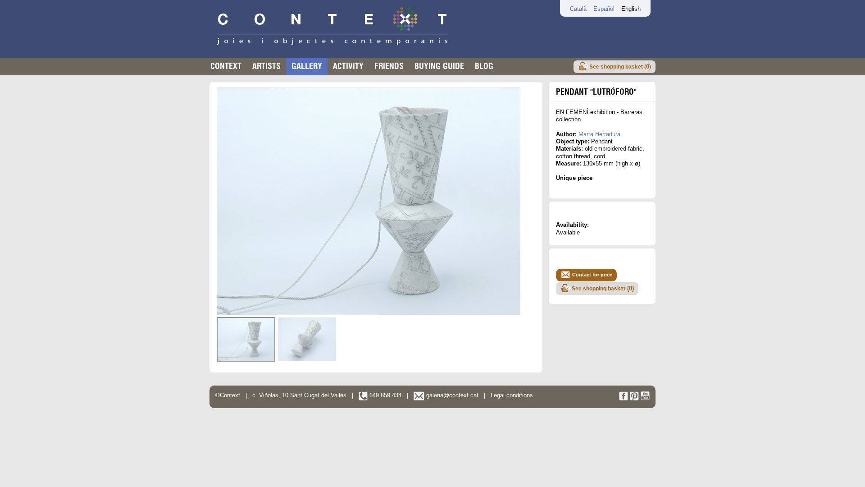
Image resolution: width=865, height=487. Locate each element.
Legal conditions (512, 395)
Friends (389, 66)
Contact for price (592, 274)
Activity (348, 66)
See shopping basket (603, 288)
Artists (266, 66)
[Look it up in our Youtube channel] (645, 398)
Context (225, 66)
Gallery (306, 66)
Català (578, 8)
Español (604, 8)
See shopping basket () (620, 66)
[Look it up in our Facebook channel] (623, 398)
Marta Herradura (599, 134)
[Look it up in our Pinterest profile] (634, 398)
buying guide (439, 66)
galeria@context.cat (451, 395)
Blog (484, 66)
